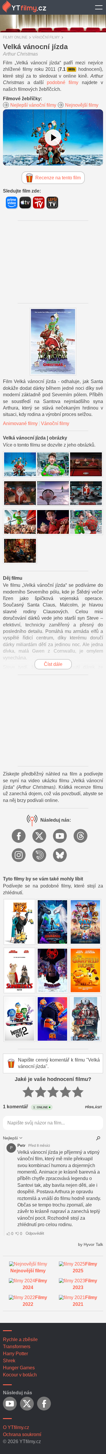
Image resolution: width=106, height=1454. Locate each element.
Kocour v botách (20, 1374)
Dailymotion (39, 855)
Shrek (9, 1360)
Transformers (16, 1346)
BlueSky (60, 855)
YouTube (60, 836)
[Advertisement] (53, 262)
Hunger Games (19, 1367)
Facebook (19, 836)
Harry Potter (15, 1353)
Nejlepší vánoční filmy (33, 105)
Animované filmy (20, 423)
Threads (81, 836)
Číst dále (53, 664)
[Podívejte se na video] (53, 137)
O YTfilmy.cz (16, 1427)
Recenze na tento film (58, 177)
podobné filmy (62, 82)
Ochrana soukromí (22, 1434)
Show (98, 7)
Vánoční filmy (55, 423)
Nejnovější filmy (81, 105)
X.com (39, 836)
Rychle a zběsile (20, 1339)
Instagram (19, 855)
